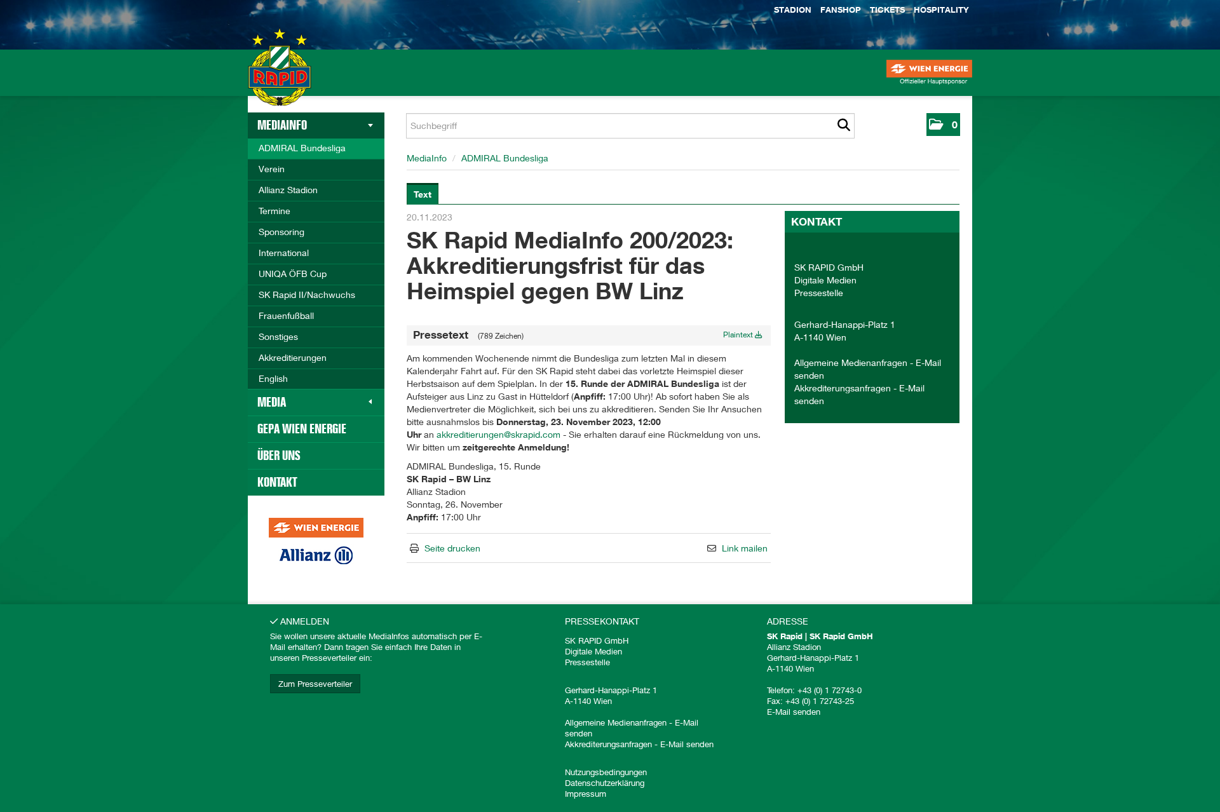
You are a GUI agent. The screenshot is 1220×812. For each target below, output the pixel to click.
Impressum (585, 793)
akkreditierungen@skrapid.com (498, 434)
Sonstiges (278, 336)
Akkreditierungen (293, 357)
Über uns (279, 455)
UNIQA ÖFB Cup (293, 273)
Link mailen (745, 548)
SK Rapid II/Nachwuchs (307, 294)
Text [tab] (422, 194)
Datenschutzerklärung (604, 783)
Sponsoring (281, 231)
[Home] (279, 79)
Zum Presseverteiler (315, 684)
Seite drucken (452, 548)
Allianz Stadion (288, 189)
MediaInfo (282, 125)
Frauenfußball (286, 315)
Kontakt (277, 482)
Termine (274, 210)
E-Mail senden (687, 744)
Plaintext (739, 334)
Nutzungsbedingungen (606, 772)
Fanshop (840, 9)
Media (271, 402)
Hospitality (941, 9)
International (284, 252)
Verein (272, 168)
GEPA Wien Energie (301, 428)
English (273, 378)
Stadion (792, 9)
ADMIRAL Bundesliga (302, 147)
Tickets (887, 9)
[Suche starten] (843, 125)
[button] (943, 124)
